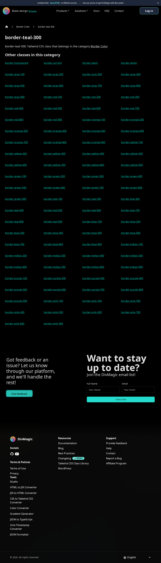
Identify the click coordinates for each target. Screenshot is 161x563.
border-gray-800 (131, 85)
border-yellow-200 (16, 153)
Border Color (23, 26)
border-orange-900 (93, 142)
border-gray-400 (131, 74)
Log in (149, 11)
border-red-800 (14, 119)
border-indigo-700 (54, 267)
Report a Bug (114, 458)
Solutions (80, 11)
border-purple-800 (132, 289)
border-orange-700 (16, 142)
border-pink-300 (130, 301)
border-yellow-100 (132, 142)
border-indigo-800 (93, 267)
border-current (53, 63)
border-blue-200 (130, 221)
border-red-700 (130, 108)
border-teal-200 (91, 199)
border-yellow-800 (93, 165)
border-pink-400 (14, 312)
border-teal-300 (46, 26)
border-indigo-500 (132, 255)
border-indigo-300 (54, 255)
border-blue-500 (92, 233)
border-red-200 (91, 97)
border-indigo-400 (93, 255)
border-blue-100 (92, 221)
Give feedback (19, 394)
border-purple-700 (93, 289)
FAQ (107, 11)
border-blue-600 (130, 233)
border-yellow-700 (54, 165)
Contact (119, 11)
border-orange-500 (93, 131)
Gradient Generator (22, 513)
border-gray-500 (15, 85)
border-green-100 (15, 176)
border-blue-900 (92, 244)
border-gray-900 (15, 97)
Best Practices (66, 453)
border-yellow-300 (54, 153)
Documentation (67, 443)
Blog (61, 448)
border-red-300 (130, 97)
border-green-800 (131, 187)
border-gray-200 (53, 74)
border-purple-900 (16, 301)
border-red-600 (91, 108)
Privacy (14, 473)
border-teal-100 (53, 199)
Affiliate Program (116, 463)
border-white (129, 63)
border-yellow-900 (132, 165)
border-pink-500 (53, 312)
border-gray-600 (53, 85)
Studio (14, 481)
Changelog (64, 458)
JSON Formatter (19, 534)
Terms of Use (18, 468)
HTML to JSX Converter (23, 487)
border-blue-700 (14, 244)
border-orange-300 (16, 131)
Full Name (92, 383)
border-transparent (16, 63)
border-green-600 (54, 187)
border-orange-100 (93, 119)
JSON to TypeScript (21, 519)
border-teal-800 (14, 221)
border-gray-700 (92, 85)
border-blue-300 (14, 233)
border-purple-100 (16, 278)
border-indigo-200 (16, 255)
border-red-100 (53, 97)
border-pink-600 (92, 312)
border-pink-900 (53, 323)
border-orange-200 (132, 119)
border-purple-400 (132, 278)
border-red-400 (14, 108)
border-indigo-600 (16, 267)
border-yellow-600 (16, 165)
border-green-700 (93, 187)
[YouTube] (17, 454)
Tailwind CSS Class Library (73, 463)
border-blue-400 (53, 233)
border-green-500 (15, 187)
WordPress (64, 468)
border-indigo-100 (132, 244)
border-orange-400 (55, 131)
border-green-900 (15, 199)
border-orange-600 (132, 131)
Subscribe (121, 399)
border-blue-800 (53, 244)
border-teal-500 (53, 210)
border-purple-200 (55, 278)
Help (109, 448)
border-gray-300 (92, 74)
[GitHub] (12, 454)
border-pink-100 (53, 301)
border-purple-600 (55, 289)
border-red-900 (53, 119)
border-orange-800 (55, 142)
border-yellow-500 (132, 153)
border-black (90, 63)
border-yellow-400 (93, 153)
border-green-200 (54, 176)
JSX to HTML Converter (23, 493)
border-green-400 (131, 176)
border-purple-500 (16, 289)
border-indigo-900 (132, 267)
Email (125, 383)
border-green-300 (93, 176)
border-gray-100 (15, 74)
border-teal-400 (14, 210)
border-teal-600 (91, 210)
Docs (97, 11)
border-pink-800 (14, 323)
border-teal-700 (130, 210)
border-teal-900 (53, 221)
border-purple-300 (93, 278)
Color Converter (19, 508)
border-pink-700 (130, 312)
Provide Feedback (116, 443)
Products (61, 11)
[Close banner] (158, 3)
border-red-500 (53, 108)
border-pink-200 (92, 301)
